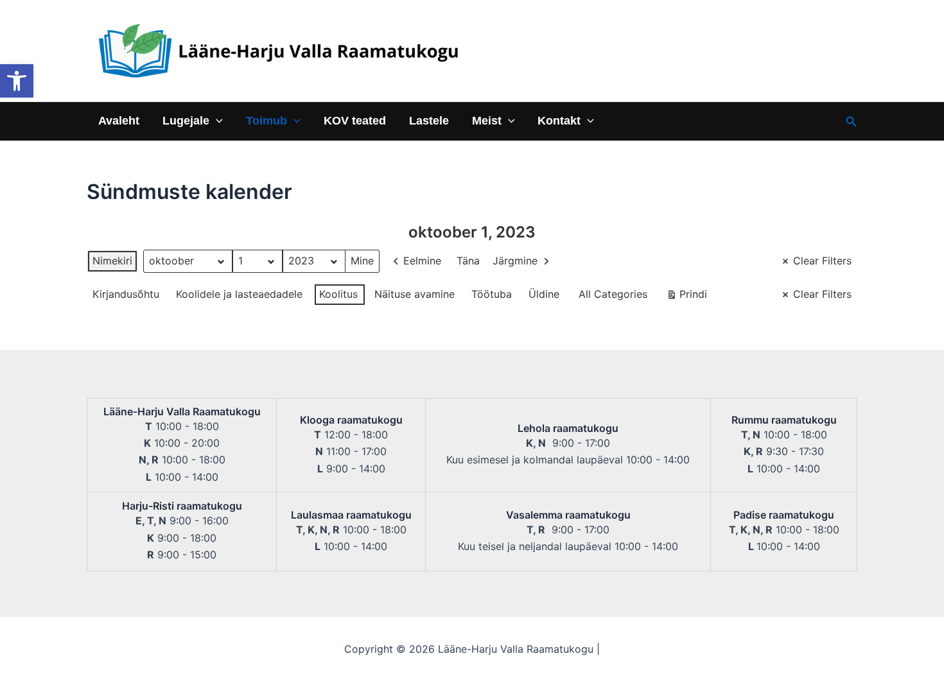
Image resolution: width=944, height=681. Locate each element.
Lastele (429, 121)
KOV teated (355, 121)
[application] (216, 121)
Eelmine (422, 260)
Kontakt (559, 121)
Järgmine (515, 260)
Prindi (686, 297)
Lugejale (185, 121)
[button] (16, 81)
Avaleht (118, 121)
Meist (487, 121)
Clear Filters (822, 260)
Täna (468, 260)
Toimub (266, 121)
